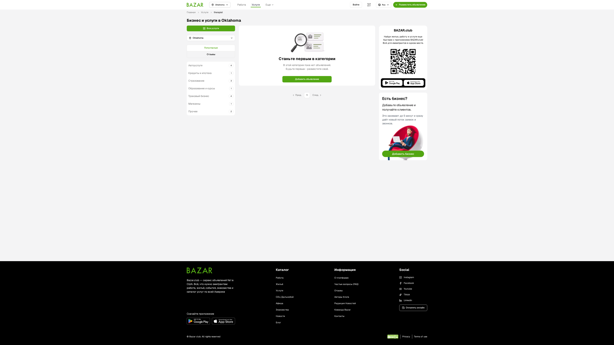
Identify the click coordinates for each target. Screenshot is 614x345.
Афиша (279, 303)
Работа (241, 4)
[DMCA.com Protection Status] (392, 337)
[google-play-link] (198, 321)
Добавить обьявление (307, 79)
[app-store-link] (223, 321)
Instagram (409, 277)
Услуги (256, 4)
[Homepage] (195, 5)
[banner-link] (403, 126)
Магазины (194, 103)
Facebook (409, 283)
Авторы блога (341, 296)
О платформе (341, 277)
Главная (191, 12)
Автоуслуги (195, 65)
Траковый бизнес (198, 96)
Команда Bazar (342, 309)
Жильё (279, 284)
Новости (280, 316)
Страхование (196, 80)
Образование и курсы (201, 88)
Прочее (192, 111)
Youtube (408, 288)
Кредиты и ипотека (200, 73)
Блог (278, 322)
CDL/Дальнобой (285, 296)
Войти (356, 4)
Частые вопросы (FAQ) (346, 284)
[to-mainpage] (199, 270)
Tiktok (407, 294)
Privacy (406, 336)
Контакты (339, 316)
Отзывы (211, 54)
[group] (211, 51)
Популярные (211, 47)
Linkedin (408, 300)
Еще (268, 4)
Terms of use (420, 336)
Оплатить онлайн (415, 307)
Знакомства (282, 309)
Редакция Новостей (345, 303)
